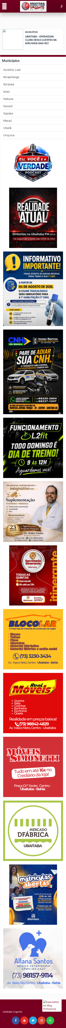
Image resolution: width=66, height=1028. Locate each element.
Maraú (7, 120)
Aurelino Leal (12, 69)
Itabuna (8, 99)
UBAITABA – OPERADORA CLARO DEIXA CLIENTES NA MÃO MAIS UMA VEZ (41, 40)
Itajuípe (8, 113)
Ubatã (7, 128)
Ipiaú (6, 91)
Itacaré (7, 106)
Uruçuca (8, 135)
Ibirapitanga (11, 77)
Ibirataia (8, 84)
